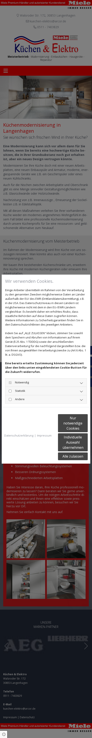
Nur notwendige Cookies (72, 423)
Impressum (44, 435)
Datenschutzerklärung (18, 435)
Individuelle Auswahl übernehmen (72, 442)
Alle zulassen (72, 456)
